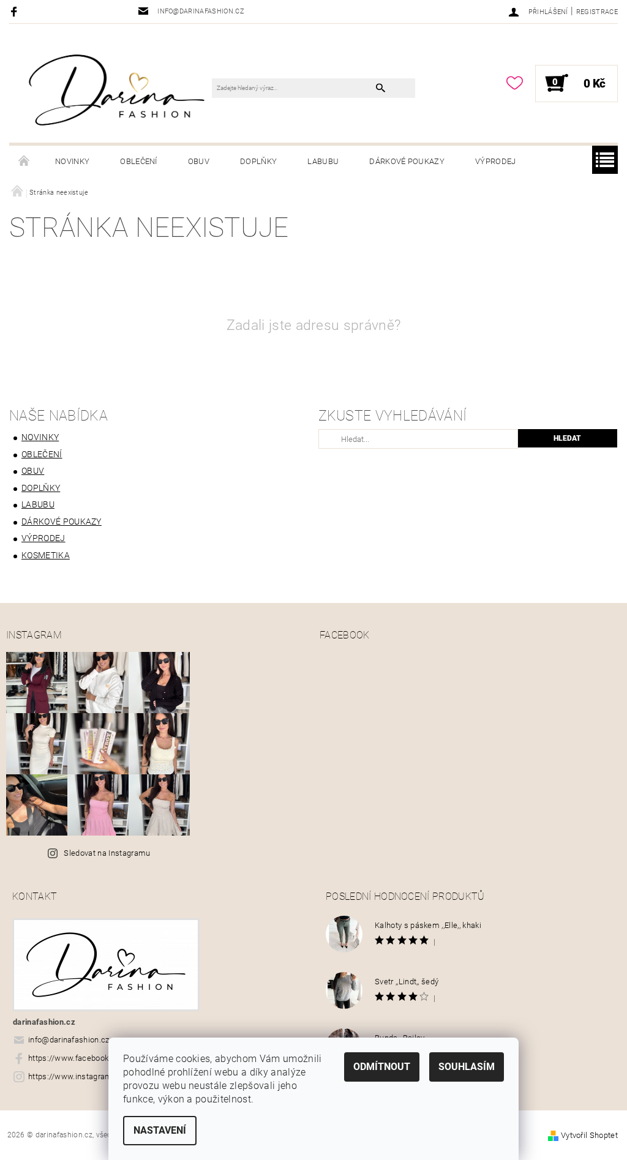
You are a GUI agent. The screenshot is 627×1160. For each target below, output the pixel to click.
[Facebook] (15, 11)
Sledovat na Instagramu (107, 853)
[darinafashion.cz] (116, 89)
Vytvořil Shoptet (589, 1135)
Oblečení (138, 161)
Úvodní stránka (24, 162)
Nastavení (159, 1130)
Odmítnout (381, 1066)
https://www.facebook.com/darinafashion (104, 1058)
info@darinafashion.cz (69, 1039)
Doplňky (258, 161)
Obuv (198, 161)
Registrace (597, 12)
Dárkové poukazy (407, 161)
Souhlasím (466, 1066)
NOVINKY (72, 161)
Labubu (323, 161)
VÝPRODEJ (495, 161)
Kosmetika (45, 555)
